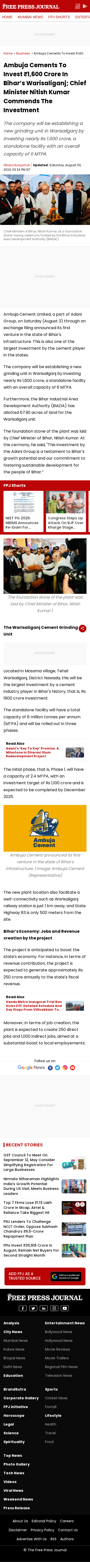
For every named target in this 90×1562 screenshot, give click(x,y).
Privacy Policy (42, 1530)
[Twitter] (57, 1067)
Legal (9, 1424)
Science (11, 1433)
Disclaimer (18, 1530)
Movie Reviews (57, 1349)
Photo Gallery (17, 1464)
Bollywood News (58, 1331)
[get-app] (85, 6)
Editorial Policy (44, 1521)
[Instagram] (65, 1067)
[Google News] (31, 1067)
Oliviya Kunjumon (17, 165)
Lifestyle (53, 1415)
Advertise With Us (31, 1539)
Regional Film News (61, 1366)
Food (49, 1441)
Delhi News (13, 1366)
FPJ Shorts (59, 17)
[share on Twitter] (33, 1308)
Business (23, 53)
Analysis (11, 1323)
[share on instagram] (54, 1308)
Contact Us (68, 1530)
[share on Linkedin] (44, 1308)
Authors (67, 1539)
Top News (13, 1455)
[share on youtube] (65, 1308)
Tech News (14, 1473)
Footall (50, 1406)
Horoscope (14, 1415)
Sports (51, 1389)
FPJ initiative (16, 1406)
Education (13, 1375)
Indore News (14, 1349)
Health (50, 1424)
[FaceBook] (50, 1067)
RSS (53, 1539)
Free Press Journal (30, 6)
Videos (10, 1481)
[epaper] (77, 6)
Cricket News (56, 1398)
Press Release (17, 1508)
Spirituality (14, 1441)
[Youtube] (72, 1067)
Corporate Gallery (21, 1398)
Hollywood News (58, 1340)
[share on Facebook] (23, 1308)
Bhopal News (14, 1358)
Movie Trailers (57, 1358)
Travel (50, 1433)
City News (13, 1331)
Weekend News (18, 1499)
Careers (67, 1521)
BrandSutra (15, 1389)
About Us (20, 1521)
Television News (58, 1375)
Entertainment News (65, 1323)
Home (7, 17)
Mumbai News (30, 17)
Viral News (13, 1490)
